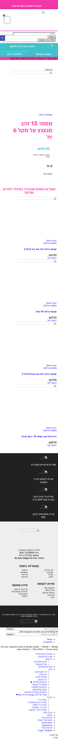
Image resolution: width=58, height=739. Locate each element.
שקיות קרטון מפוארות (37, 702)
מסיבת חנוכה (41, 677)
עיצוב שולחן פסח (39, 689)
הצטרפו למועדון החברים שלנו (27, 6)
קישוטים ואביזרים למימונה (35, 692)
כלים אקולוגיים (40, 661)
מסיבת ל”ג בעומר (39, 684)
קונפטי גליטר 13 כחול (46, 311)
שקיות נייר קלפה (40, 705)
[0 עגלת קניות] (7, 20)
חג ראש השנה (41, 672)
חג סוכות (43, 674)
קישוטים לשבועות (39, 687)
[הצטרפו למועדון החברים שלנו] (45, 5)
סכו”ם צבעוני (41, 664)
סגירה (55, 737)
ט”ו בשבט (42, 679)
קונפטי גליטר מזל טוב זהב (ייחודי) (40, 249)
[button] (53, 19)
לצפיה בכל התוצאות (46, 40)
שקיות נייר (42, 700)
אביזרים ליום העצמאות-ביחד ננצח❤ (31, 695)
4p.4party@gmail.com (25, 558)
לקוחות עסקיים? (44, 54)
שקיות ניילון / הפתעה (38, 710)
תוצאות (51, 37)
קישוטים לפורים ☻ (38, 682)
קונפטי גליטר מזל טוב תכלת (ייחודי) (39, 374)
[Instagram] (27, 609)
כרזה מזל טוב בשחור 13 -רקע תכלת (39, 436)
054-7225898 (14, 54)
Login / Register (45, 730)
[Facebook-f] (31, 609)
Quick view (51, 240)
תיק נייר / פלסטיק (39, 707)
